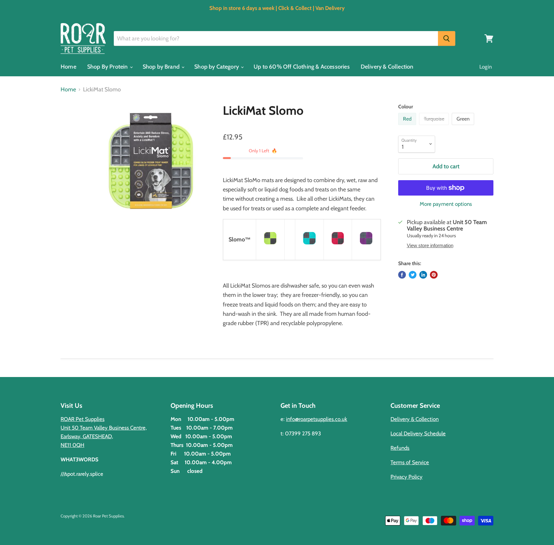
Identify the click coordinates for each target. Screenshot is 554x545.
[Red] (408, 126)
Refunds (399, 448)
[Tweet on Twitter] (412, 275)
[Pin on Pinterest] (434, 275)
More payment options (446, 204)
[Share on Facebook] (402, 275)
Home (68, 66)
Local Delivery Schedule (418, 433)
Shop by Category (217, 66)
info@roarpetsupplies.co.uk (316, 419)
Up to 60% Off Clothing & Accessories (301, 66)
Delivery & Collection (387, 66)
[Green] (464, 126)
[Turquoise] (434, 126)
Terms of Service (409, 462)
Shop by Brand (162, 66)
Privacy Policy (406, 477)
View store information (430, 245)
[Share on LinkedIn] (423, 275)
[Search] (446, 38)
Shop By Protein (108, 66)
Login (485, 66)
